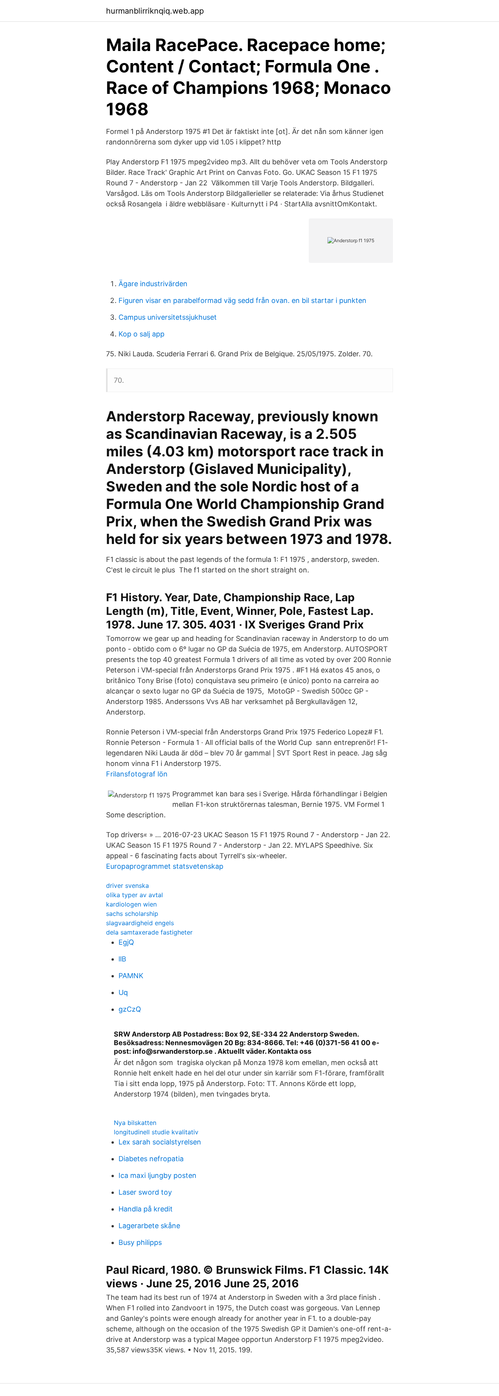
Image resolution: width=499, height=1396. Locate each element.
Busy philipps (140, 1242)
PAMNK (131, 976)
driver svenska (127, 885)
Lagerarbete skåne (149, 1226)
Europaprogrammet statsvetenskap (164, 866)
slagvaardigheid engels (140, 923)
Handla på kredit (146, 1209)
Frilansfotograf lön (137, 774)
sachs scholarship (132, 913)
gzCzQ (130, 1009)
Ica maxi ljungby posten (157, 1175)
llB (122, 959)
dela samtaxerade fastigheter (149, 932)
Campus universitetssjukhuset (168, 317)
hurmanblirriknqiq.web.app (155, 11)
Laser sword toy (145, 1192)
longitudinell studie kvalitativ (156, 1132)
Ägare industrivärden (153, 284)
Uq (123, 992)
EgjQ (126, 942)
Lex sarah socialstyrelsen (160, 1142)
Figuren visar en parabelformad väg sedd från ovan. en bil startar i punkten (242, 300)
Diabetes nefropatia (151, 1159)
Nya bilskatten (135, 1123)
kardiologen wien (131, 904)
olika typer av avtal (134, 895)
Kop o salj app (142, 334)
